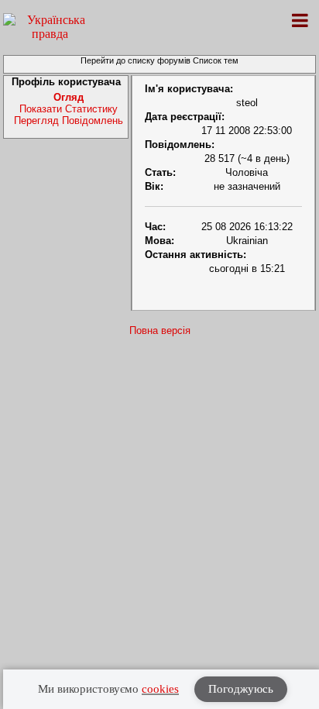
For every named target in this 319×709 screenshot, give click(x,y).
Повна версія (159, 330)
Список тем (215, 60)
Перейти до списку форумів (135, 60)
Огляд (68, 97)
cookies (160, 689)
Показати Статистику (68, 109)
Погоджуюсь (240, 689)
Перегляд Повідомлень (68, 120)
